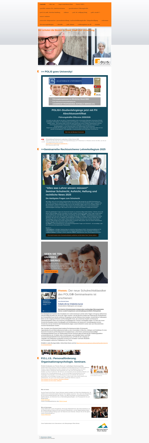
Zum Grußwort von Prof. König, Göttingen (51, 380)
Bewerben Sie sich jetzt (51, 271)
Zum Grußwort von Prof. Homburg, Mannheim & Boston (55, 379)
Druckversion (44, 437)
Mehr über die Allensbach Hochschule (74, 132)
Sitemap (49, 437)
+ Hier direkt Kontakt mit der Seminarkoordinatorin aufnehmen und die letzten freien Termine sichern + (72, 235)
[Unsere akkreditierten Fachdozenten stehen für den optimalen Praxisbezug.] (99, 369)
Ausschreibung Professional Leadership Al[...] (57, 143)
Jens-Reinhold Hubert (63, 301)
